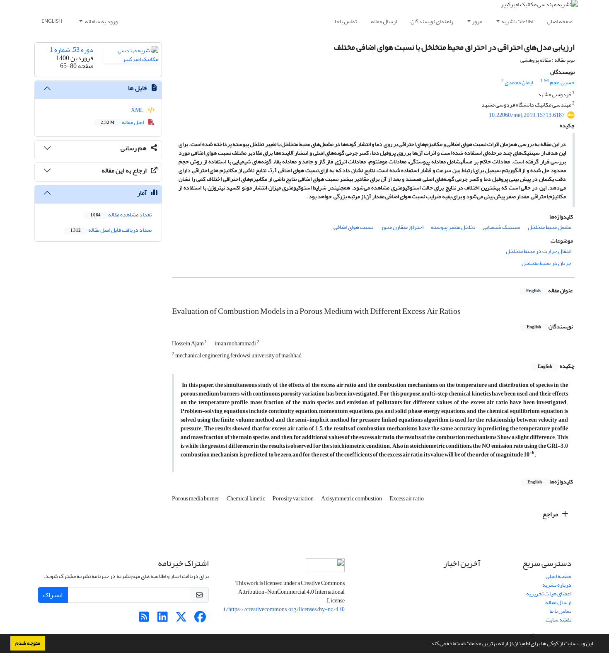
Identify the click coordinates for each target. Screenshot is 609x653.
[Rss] (144, 619)
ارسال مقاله (384, 21)
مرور (477, 21)
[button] (426, 644)
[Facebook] (200, 619)
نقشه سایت (558, 619)
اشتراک (53, 595)
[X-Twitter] (181, 619)
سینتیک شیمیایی (501, 227)
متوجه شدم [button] (27, 643)
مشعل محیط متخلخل (549, 227)
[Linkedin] (163, 619)
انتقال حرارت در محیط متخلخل (538, 251)
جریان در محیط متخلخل (546, 263)
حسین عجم (562, 82)
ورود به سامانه (101, 21)
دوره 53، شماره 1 (71, 50)
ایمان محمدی (519, 82)
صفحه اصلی (560, 21)
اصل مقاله (123, 122)
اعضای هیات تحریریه (548, 593)
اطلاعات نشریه (517, 21)
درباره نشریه (556, 584)
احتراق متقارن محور (402, 227)
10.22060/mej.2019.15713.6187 (527, 115)
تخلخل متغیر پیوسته (453, 227)
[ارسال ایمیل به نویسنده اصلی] (546, 81)
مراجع (550, 514)
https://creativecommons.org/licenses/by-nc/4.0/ (284, 609)
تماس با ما (346, 21)
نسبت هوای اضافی (353, 227)
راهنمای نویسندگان (432, 21)
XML (138, 110)
